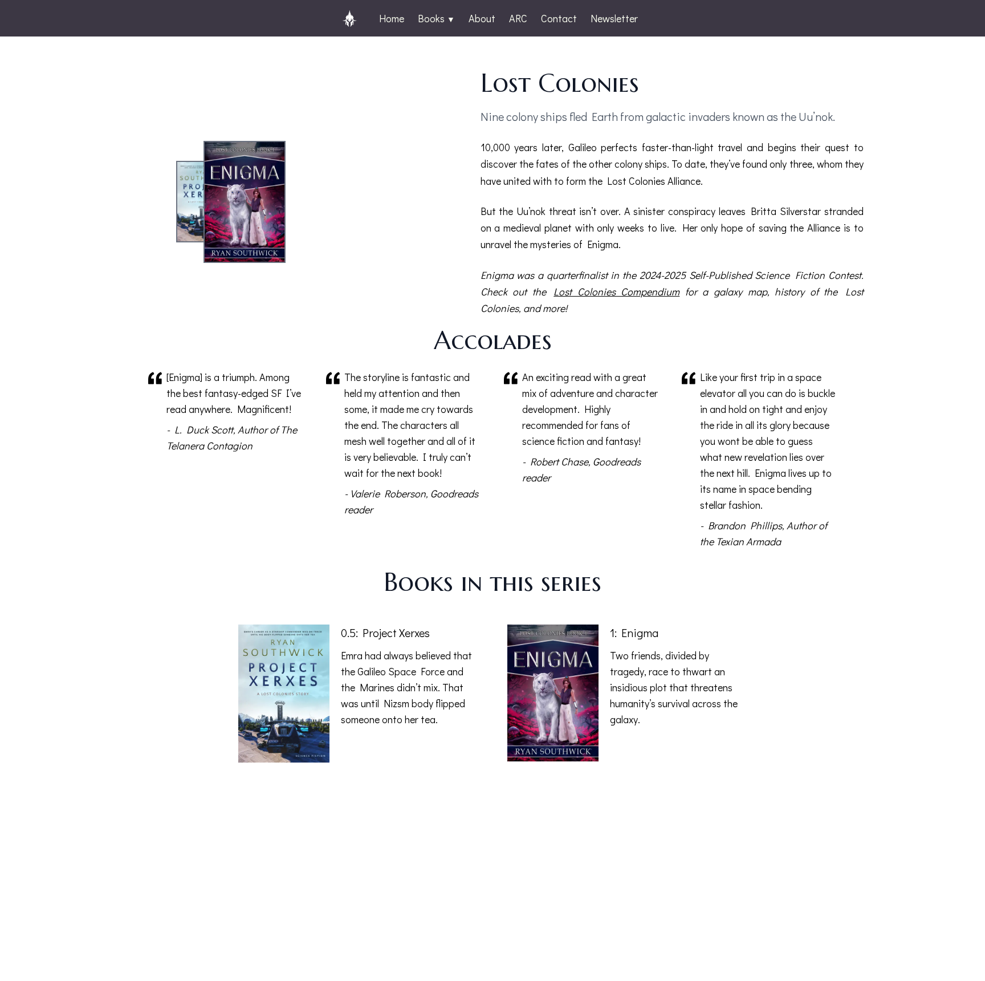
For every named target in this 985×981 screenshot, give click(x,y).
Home (391, 18)
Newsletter (614, 18)
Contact (559, 18)
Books (436, 18)
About (482, 18)
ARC (518, 18)
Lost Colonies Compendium (616, 291)
